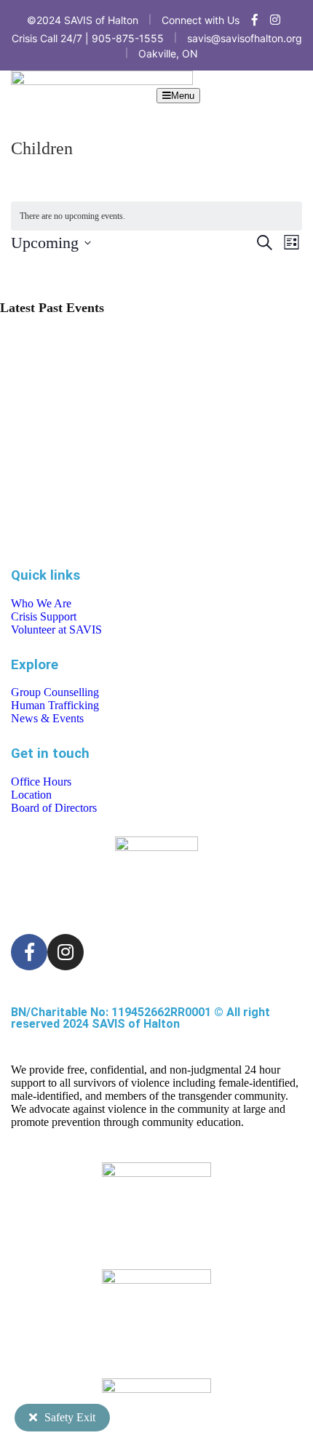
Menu (182, 95)
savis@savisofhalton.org (244, 38)
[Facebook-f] (29, 952)
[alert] (156, 216)
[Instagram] (65, 952)
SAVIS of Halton (136, 1024)
